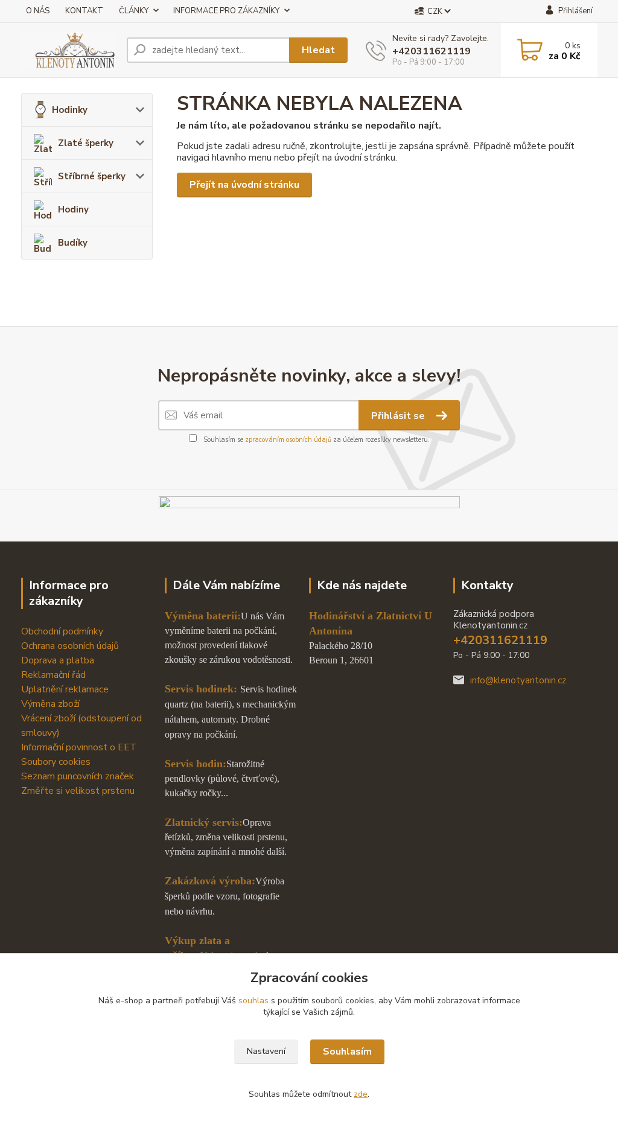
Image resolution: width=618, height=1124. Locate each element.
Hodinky (70, 110)
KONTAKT (84, 10)
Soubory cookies (56, 761)
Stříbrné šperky (92, 176)
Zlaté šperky (85, 143)
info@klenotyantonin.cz (518, 680)
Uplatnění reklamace (65, 689)
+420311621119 (431, 51)
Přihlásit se (399, 416)
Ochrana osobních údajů (70, 646)
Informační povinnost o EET (79, 747)
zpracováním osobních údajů (288, 439)
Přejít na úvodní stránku (244, 184)
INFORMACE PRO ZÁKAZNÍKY (226, 10)
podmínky (83, 631)
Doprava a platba (57, 660)
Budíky (73, 243)
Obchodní (42, 631)
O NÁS (37, 10)
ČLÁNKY (133, 10)
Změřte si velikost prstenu (78, 790)
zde (361, 1094)
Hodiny (73, 209)
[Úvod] (69, 50)
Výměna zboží (50, 703)
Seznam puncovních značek (77, 776)
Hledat (318, 50)
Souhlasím (347, 1051)
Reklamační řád (53, 675)
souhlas (253, 1000)
